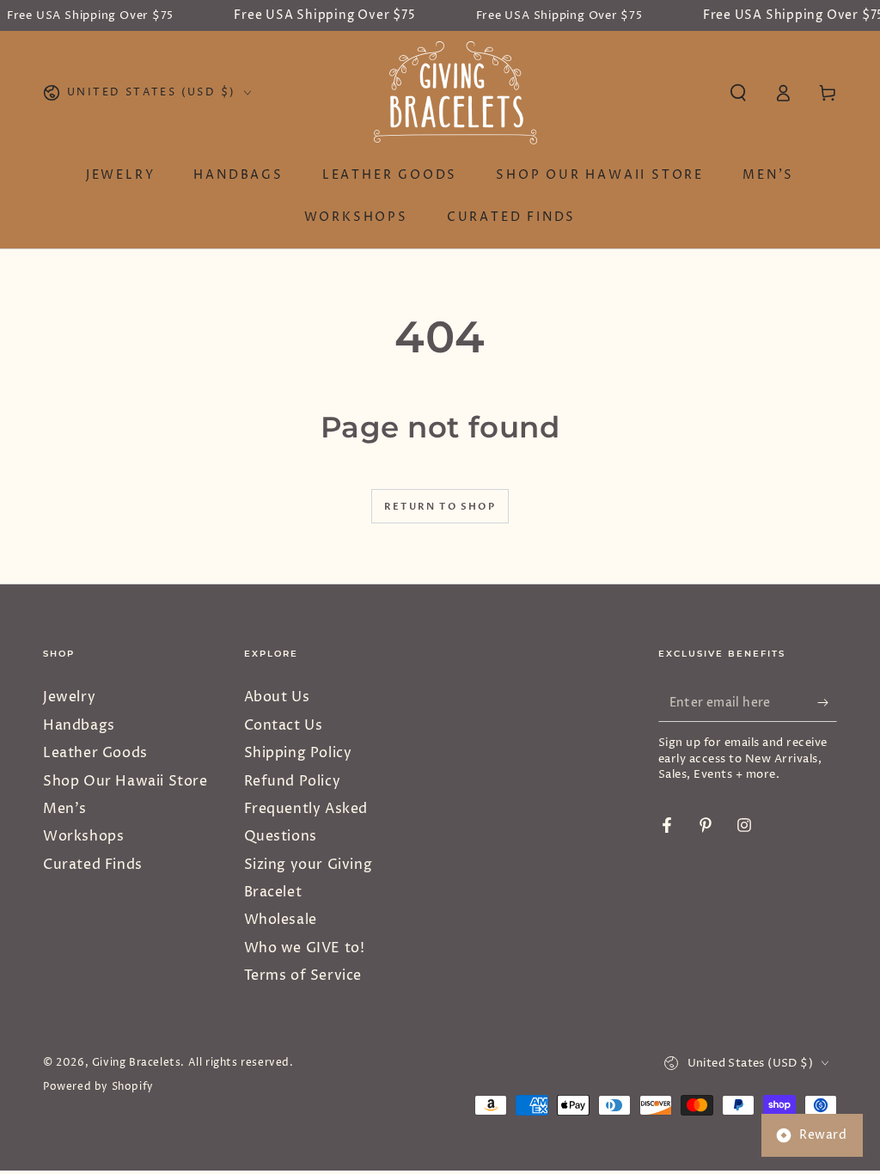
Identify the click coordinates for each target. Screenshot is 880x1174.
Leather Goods (95, 752)
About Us (277, 697)
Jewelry (69, 697)
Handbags (79, 725)
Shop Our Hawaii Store (125, 781)
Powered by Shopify (98, 1087)
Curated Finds (93, 864)
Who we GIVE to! (304, 948)
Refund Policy (292, 781)
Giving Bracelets (136, 1062)
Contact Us (283, 725)
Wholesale (280, 919)
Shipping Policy (298, 752)
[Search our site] (738, 93)
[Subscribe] (827, 702)
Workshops (83, 836)
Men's (65, 808)
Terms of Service (303, 975)
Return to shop (440, 506)
